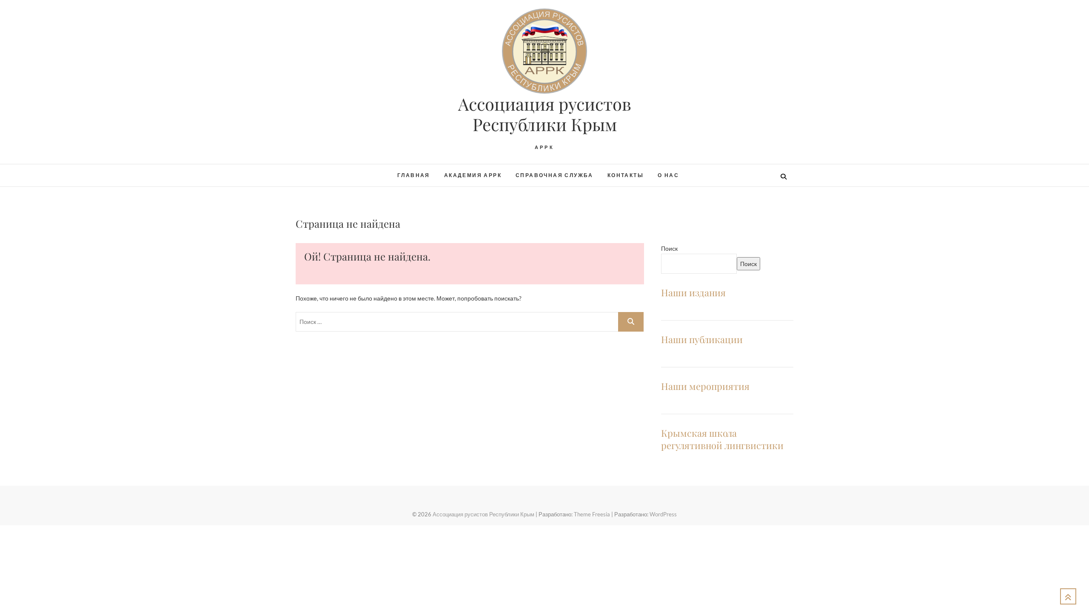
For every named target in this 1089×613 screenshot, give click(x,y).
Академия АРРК (473, 175)
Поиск (669, 248)
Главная (413, 175)
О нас (668, 175)
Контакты (625, 175)
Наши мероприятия (705, 386)
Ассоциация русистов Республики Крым (544, 114)
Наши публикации (702, 339)
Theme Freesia (592, 514)
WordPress (663, 514)
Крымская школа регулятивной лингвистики (722, 439)
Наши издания (693, 292)
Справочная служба (554, 175)
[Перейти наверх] (1068, 596)
